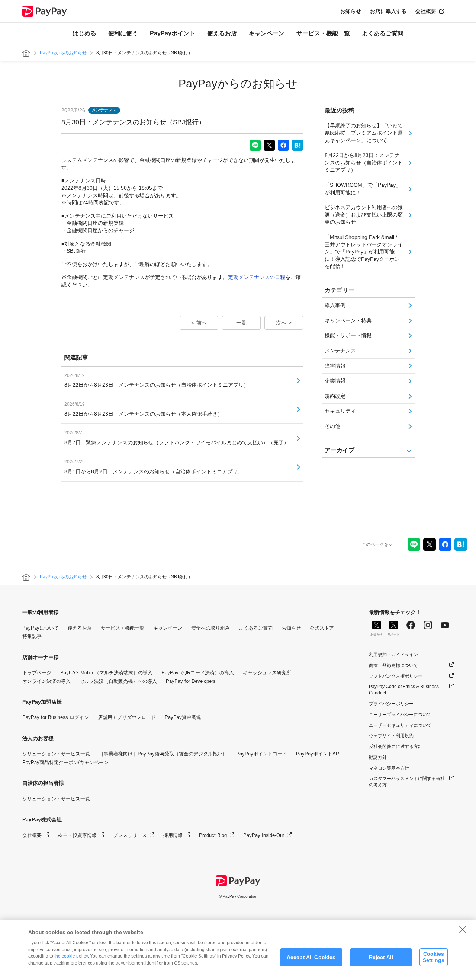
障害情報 (335, 366)
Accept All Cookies (311, 957)
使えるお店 (222, 33)
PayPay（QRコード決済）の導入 (197, 672)
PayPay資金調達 (183, 717)
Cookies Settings (433, 957)
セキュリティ (340, 411)
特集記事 (32, 636)
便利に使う (123, 33)
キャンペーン (266, 33)
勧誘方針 (378, 757)
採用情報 (173, 835)
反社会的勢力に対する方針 (395, 746)
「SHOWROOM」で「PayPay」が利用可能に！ (363, 188)
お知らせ (350, 11)
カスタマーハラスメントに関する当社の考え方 (407, 781)
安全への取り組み (210, 628)
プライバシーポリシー (391, 703)
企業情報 (335, 381)
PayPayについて (40, 628)
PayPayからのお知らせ (63, 52)
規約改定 (335, 396)
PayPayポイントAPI (318, 754)
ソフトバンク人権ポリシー (395, 676)
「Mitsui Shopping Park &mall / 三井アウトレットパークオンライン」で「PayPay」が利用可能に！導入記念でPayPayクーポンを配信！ (364, 251)
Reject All (381, 957)
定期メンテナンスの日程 (256, 277)
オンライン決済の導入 (46, 681)
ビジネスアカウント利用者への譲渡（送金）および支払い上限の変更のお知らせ (364, 214)
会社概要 (425, 11)
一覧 (241, 323)
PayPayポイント (172, 33)
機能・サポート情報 (348, 335)
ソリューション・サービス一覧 (56, 754)
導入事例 (335, 305)
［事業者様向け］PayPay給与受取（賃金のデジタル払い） (163, 754)
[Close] (462, 929)
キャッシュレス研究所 (267, 672)
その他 (332, 426)
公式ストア (322, 628)
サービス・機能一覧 (323, 33)
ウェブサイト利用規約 (391, 735)
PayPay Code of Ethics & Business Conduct (404, 690)
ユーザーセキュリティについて (400, 725)
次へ (281, 323)
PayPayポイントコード (261, 754)
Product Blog (213, 835)
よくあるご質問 (382, 33)
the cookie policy (71, 956)
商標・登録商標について (393, 665)
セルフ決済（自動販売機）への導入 (118, 681)
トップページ (36, 672)
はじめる (84, 33)
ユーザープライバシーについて (400, 714)
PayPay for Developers (191, 681)
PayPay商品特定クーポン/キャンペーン (65, 762)
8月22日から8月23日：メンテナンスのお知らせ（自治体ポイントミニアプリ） (364, 162)
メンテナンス (340, 351)
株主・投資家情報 (77, 835)
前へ (201, 323)
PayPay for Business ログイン (55, 717)
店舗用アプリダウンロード (127, 717)
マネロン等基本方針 (389, 768)
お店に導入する (388, 11)
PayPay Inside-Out (263, 835)
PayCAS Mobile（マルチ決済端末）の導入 (106, 672)
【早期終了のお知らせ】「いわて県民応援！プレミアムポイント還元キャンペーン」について (364, 132)
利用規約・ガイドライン (393, 654)
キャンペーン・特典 (348, 320)
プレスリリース (130, 835)
